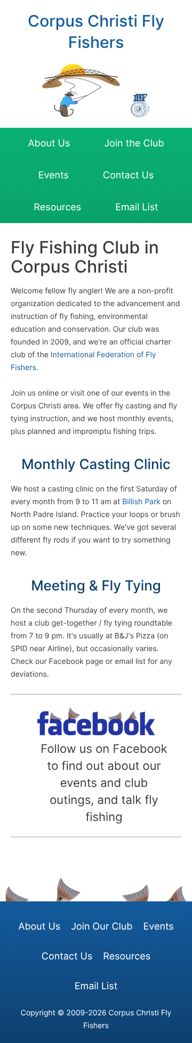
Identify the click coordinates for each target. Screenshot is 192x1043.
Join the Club (134, 143)
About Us (49, 143)
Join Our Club (101, 926)
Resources (57, 207)
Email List (136, 207)
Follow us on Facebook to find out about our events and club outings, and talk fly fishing (104, 783)
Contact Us (128, 175)
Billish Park (141, 501)
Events (53, 175)
